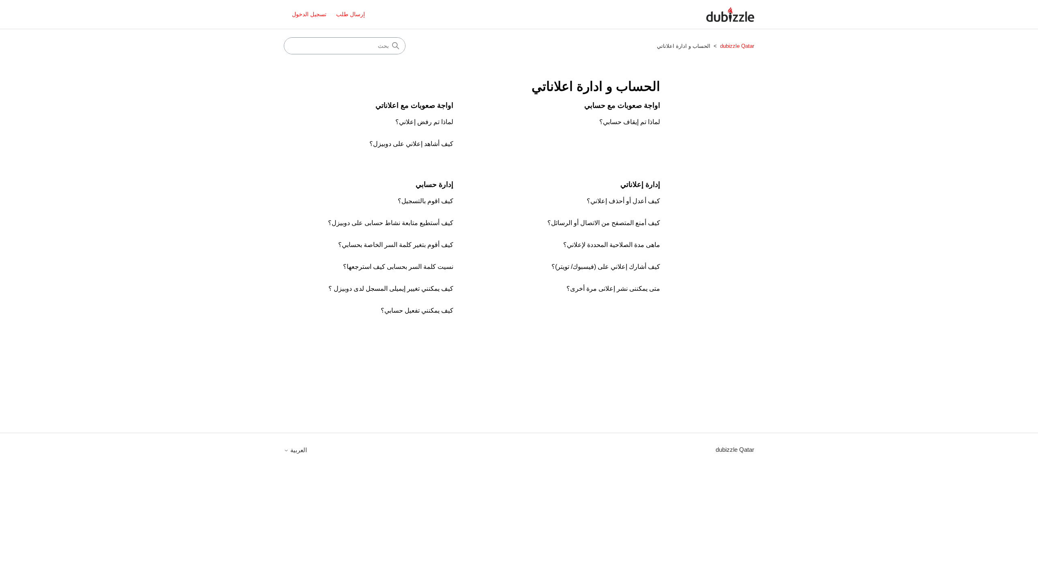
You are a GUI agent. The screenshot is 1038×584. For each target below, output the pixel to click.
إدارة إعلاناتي (640, 184)
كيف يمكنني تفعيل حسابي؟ (417, 310)
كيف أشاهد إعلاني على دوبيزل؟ (411, 143)
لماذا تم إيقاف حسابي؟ (629, 121)
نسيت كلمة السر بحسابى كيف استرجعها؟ (398, 266)
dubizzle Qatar (736, 46)
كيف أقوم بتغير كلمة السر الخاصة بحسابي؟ (395, 244)
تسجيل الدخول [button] (309, 14)
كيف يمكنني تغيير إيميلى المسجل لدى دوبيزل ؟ (390, 288)
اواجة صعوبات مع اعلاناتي (414, 105)
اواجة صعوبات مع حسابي (622, 105)
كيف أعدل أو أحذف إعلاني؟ (623, 201)
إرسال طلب (350, 14)
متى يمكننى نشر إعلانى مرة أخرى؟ (613, 288)
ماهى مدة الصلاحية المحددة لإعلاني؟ (611, 244)
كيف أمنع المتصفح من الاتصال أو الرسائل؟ (603, 222)
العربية (298, 450)
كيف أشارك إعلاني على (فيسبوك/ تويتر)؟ (605, 266)
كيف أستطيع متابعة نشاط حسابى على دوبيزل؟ (390, 222)
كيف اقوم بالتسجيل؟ (425, 201)
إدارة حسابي (434, 184)
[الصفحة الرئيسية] (730, 14)
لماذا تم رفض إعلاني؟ (424, 121)
